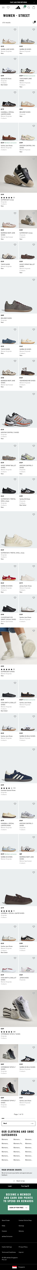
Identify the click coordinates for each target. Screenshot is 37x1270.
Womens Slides (28, 1140)
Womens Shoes (16, 1152)
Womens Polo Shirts (18, 1144)
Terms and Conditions (9, 1252)
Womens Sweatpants (29, 1148)
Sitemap (21, 1226)
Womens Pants (16, 1140)
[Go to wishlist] (8, 7)
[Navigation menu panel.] (3, 7)
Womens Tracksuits (29, 1160)
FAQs (3, 1226)
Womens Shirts (16, 1148)
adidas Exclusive (7, 1236)
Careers (4, 1231)
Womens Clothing (5, 1148)
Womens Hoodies (5, 1156)
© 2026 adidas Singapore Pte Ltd (10, 1258)
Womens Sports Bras (29, 1144)
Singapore (21, 1267)
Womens (5, 1139)
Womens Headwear (5, 1152)
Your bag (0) (25, 1186)
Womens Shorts (16, 1156)
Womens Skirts (16, 1160)
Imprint (21, 1252)
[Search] (28, 7)
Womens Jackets (5, 1160)
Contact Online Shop (25, 1220)
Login (10, 1186)
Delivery (21, 1231)
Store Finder (6, 1220)
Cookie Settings (7, 1247)
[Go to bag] (33, 7)
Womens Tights (28, 1156)
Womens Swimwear (29, 1152)
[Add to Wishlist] (15, 30)
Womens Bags (5, 1144)
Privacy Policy (23, 1247)
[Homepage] (18, 8)
